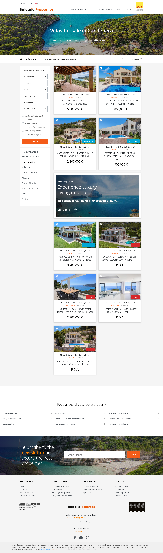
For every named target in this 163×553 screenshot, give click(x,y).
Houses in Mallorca (9, 413)
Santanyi (26, 199)
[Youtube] (81, 537)
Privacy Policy (85, 522)
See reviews (78, 531)
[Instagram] (87, 537)
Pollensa (26, 167)
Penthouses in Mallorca (118, 424)
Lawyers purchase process (92, 489)
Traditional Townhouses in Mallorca (69, 419)
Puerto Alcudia (29, 183)
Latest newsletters (121, 496)
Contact (128, 10)
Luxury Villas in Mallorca (11, 419)
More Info (64, 209)
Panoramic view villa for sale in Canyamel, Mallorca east (74, 102)
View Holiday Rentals (97, 40)
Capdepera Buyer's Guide (70, 40)
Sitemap (96, 522)
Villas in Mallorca (61, 413)
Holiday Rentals (30, 151)
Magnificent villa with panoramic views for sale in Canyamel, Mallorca (75, 154)
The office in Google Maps (75, 517)
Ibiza (101, 10)
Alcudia (25, 178)
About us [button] (110, 10)
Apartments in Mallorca (118, 413)
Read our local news (122, 486)
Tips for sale (87, 492)
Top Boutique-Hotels (122, 492)
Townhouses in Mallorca (65, 424)
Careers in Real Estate (27, 496)
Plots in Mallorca (8, 424)
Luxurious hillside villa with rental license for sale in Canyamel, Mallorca (75, 310)
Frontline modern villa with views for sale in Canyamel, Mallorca (119, 310)
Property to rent (30, 156)
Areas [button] (120, 10)
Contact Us (23, 489)
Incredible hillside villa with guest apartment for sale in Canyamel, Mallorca (119, 155)
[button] (36, 3)
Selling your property (90, 486)
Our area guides (120, 489)
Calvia (24, 193)
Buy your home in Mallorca (61, 486)
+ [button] (26, 3)
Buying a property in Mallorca (62, 496)
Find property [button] (78, 10)
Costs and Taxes (57, 489)
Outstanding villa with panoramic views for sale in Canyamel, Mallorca (119, 102)
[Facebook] (75, 537)
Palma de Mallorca (30, 188)
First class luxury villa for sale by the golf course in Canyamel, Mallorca (74, 258)
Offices (22, 486)
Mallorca (93, 10)
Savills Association (26, 492)
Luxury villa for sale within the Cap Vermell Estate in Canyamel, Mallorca (120, 258)
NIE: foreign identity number (61, 492)
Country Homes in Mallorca (120, 419)
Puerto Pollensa (29, 172)
